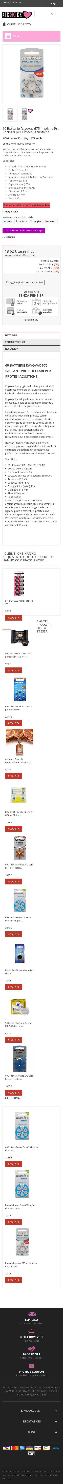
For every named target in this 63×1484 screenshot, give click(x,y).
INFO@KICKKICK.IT (35, 1394)
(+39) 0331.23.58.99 (47, 1391)
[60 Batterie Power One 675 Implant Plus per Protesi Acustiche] (22, 1126)
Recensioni (12, 348)
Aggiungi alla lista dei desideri (26, 282)
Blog (53, 3)
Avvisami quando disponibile (18, 217)
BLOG (31, 1432)
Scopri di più (31, 319)
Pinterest (51, 221)
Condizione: (9, 143)
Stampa (10, 236)
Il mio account (31, 1411)
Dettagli (11, 335)
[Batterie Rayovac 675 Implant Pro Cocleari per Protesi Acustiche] (22, 1242)
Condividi (22, 221)
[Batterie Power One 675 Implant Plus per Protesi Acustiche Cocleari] (22, 1184)
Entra (6, 2)
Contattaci (17, 2)
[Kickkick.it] (17, 15)
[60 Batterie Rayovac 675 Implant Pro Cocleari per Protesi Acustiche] (10, 114)
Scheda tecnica (15, 342)
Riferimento (10, 138)
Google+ (36, 221)
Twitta (9, 221)
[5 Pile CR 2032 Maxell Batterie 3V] (19, 584)
